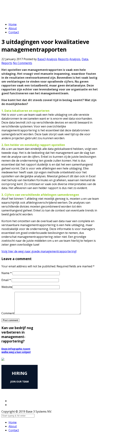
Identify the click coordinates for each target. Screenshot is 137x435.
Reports (63, 59)
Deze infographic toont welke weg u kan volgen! (16, 350)
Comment (7, 313)
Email (6, 280)
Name (6, 273)
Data (85, 59)
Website (6, 287)
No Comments (22, 63)
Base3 (41, 59)
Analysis (51, 59)
